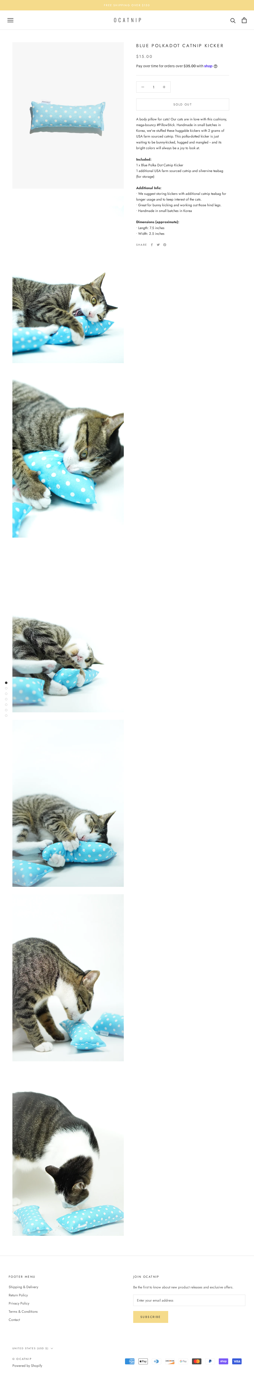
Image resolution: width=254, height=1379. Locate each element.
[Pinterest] (164, 244)
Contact (14, 1319)
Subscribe (150, 1317)
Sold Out (182, 104)
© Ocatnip (22, 1359)
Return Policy (18, 1295)
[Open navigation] (10, 20)
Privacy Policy (19, 1303)
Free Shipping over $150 (127, 5)
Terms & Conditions (23, 1311)
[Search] (233, 20)
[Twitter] (158, 244)
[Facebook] (151, 244)
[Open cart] (244, 20)
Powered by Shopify (27, 1365)
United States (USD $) (30, 1348)
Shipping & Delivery (23, 1286)
